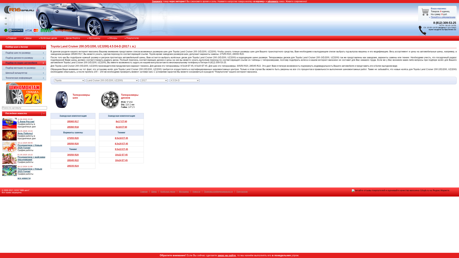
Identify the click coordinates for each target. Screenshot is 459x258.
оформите (273, 1)
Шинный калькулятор (16, 73)
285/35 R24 (73, 166)
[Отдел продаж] (6, 24)
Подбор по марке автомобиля (21, 63)
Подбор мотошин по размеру (21, 68)
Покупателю (132, 38)
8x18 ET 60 (121, 127)
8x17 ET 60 (121, 121)
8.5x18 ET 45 (121, 138)
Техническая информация (19, 78)
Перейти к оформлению (443, 17)
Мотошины (94, 38)
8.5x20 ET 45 (121, 143)
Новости (196, 191)
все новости (24, 178)
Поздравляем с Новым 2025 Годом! (30, 170)
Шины (28, 38)
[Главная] (6, 19)
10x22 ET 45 (121, 155)
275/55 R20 (73, 138)
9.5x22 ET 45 (121, 149)
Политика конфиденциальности (218, 191)
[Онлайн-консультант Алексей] (6, 31)
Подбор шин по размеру (18, 53)
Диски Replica (73, 38)
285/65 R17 (73, 121)
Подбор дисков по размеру (19, 58)
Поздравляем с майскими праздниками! (31, 158)
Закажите (157, 1)
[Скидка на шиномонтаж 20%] (24, 103)
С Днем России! (26, 121)
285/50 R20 (73, 143)
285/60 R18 (73, 127)
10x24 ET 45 (121, 160)
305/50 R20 (73, 155)
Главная (12, 38)
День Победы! (25, 133)
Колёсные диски (49, 38)
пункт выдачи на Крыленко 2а (442, 29)
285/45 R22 (73, 160)
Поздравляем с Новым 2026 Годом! (30, 146)
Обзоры (113, 38)
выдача (442, 27)
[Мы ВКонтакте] (16, 31)
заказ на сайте (227, 255)
